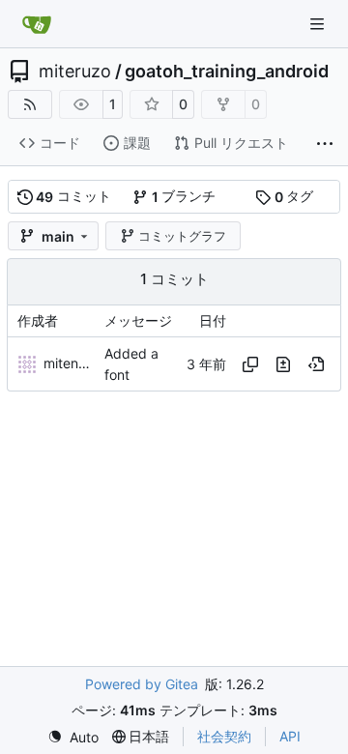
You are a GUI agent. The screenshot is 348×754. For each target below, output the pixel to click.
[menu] (73, 737)
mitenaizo (74, 363)
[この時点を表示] (316, 364)
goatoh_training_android (227, 71)
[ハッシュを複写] (250, 364)
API (290, 736)
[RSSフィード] (30, 104)
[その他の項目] (324, 144)
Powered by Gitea (141, 684)
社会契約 (224, 736)
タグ (294, 196)
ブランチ (184, 196)
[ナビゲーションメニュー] (319, 24)
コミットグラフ (182, 236)
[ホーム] (37, 24)
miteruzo (75, 71)
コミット (73, 196)
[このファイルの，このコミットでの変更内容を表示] (283, 364)
